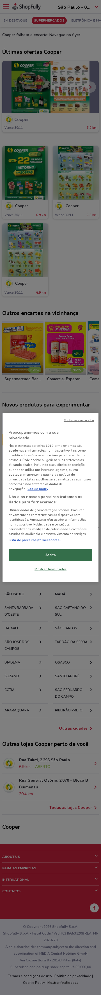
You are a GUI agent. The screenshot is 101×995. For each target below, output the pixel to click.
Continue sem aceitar (79, 420)
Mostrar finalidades (50, 569)
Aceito (50, 555)
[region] (50, 497)
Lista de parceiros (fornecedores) (35, 540)
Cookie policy (37, 489)
